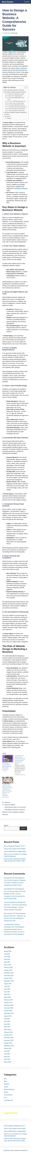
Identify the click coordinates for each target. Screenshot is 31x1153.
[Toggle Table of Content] (25, 87)
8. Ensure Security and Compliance (16, 108)
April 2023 (7, 1059)
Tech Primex (7, 2)
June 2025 (7, 989)
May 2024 (7, 1024)
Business (7, 802)
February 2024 (8, 1032)
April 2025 (7, 994)
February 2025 (8, 1000)
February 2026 (8, 967)
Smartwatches (8, 1095)
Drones (6, 1092)
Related (9, 118)
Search (6, 825)
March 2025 (7, 997)
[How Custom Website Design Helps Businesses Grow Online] (7, 758)
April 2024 (7, 1027)
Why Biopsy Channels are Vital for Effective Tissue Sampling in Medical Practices (13, 812)
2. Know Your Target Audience (14, 95)
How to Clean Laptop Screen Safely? (15, 848)
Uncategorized (8, 1100)
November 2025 (8, 975)
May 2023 (7, 1056)
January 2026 (8, 970)
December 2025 (8, 973)
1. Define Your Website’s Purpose (15, 94)
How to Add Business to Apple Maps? (15, 851)
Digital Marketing (9, 1089)
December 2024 (8, 1005)
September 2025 (9, 981)
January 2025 (8, 1002)
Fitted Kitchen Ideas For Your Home (15, 807)
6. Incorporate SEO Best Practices (15, 105)
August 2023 (7, 1048)
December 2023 (8, 1037)
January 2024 (8, 1035)
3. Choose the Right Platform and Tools (15, 98)
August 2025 (7, 983)
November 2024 (8, 1008)
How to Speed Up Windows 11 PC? (14, 846)
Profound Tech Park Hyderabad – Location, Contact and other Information (15, 907)
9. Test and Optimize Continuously (15, 110)
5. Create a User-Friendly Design (15, 103)
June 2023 (7, 1054)
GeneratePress (24, 1150)
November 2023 (8, 1040)
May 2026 (7, 959)
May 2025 (7, 992)
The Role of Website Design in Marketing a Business (15, 113)
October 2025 (8, 978)
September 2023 (9, 1045)
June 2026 (7, 956)
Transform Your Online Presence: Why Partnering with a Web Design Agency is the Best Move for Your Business (7, 789)
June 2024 (7, 1021)
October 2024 (8, 1010)
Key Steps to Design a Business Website (15, 92)
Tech (5, 1097)
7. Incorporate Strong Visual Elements (16, 106)
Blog (5, 1081)
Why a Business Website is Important (14, 90)
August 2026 (7, 951)
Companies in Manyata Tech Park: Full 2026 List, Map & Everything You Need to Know (14, 882)
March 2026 (7, 965)
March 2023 (7, 1062)
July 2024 (7, 1019)
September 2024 (9, 1013)
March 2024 (7, 1029)
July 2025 (7, 986)
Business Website (10, 805)
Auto (5, 1078)
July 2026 (7, 954)
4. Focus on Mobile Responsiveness (16, 101)
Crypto (6, 1087)
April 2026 (7, 962)
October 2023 (8, 1043)
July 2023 (7, 1051)
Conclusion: (7, 116)
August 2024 (7, 1016)
